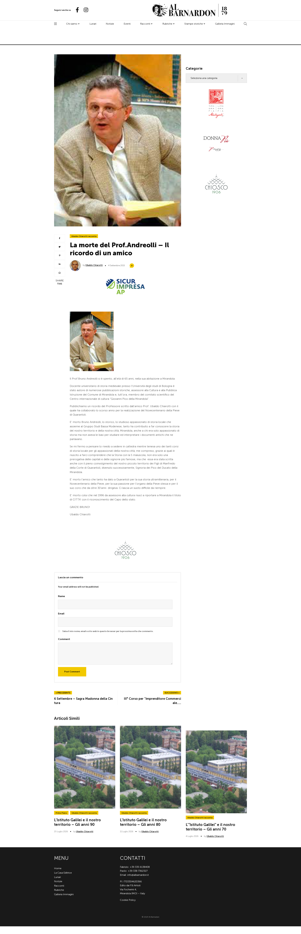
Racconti (145, 23)
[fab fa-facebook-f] (76, 10)
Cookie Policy (128, 899)
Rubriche (167, 23)
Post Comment (72, 671)
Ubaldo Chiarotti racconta (83, 236)
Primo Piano (61, 813)
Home (57, 868)
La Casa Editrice (63, 872)
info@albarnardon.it (138, 874)
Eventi (127, 23)
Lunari (93, 23)
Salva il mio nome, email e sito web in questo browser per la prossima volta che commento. (107, 631)
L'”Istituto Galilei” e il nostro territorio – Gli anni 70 (210, 826)
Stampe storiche (193, 23)
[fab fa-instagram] (84, 10)
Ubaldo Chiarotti (94, 265)
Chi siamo (71, 23)
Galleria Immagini (225, 23)
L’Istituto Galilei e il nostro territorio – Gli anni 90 (77, 822)
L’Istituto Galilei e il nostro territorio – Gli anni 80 (143, 822)
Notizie (110, 23)
